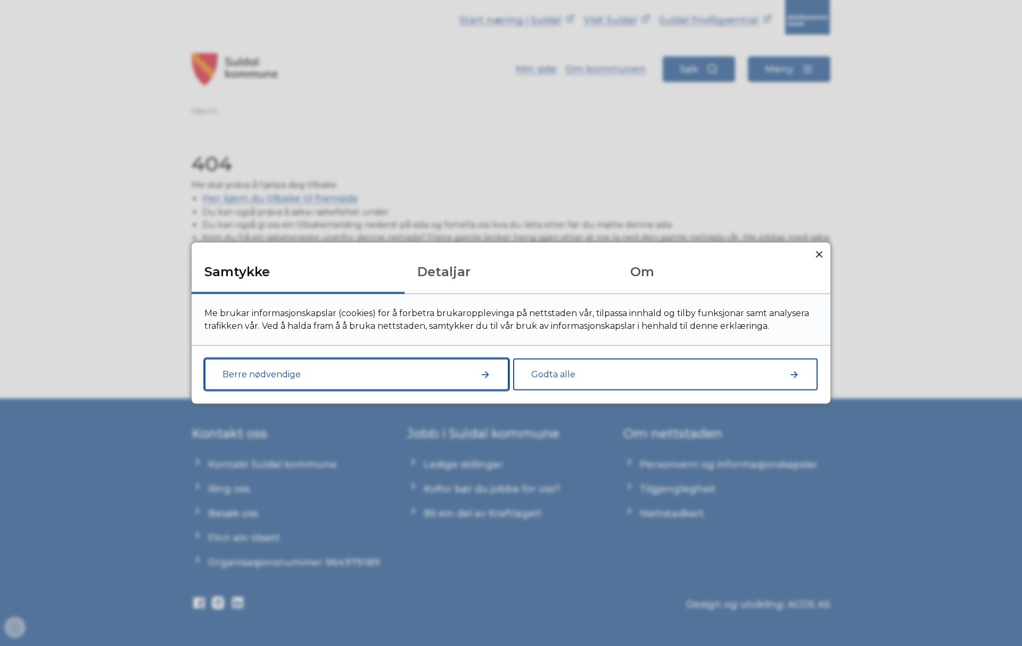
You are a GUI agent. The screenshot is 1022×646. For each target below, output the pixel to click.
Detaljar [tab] (444, 271)
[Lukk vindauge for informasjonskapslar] (818, 254)
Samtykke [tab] (237, 271)
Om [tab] (642, 271)
